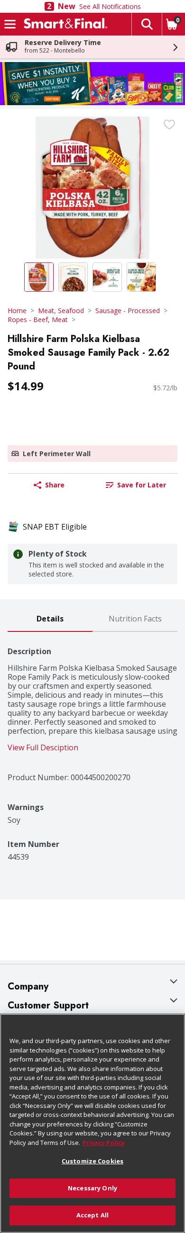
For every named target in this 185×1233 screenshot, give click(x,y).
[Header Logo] (63, 24)
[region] (92, 1123)
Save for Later (141, 484)
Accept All (92, 1215)
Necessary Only (92, 1188)
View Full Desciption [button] (43, 747)
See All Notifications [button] (110, 6)
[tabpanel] (92, 747)
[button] (146, 24)
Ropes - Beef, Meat (38, 319)
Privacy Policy (104, 1142)
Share (55, 484)
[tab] (50, 619)
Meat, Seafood (61, 310)
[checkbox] (169, 124)
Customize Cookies (92, 1161)
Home (17, 310)
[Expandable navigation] (10, 24)
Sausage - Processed (127, 310)
